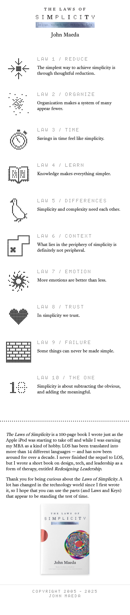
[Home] (65, 27)
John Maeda (65, 34)
